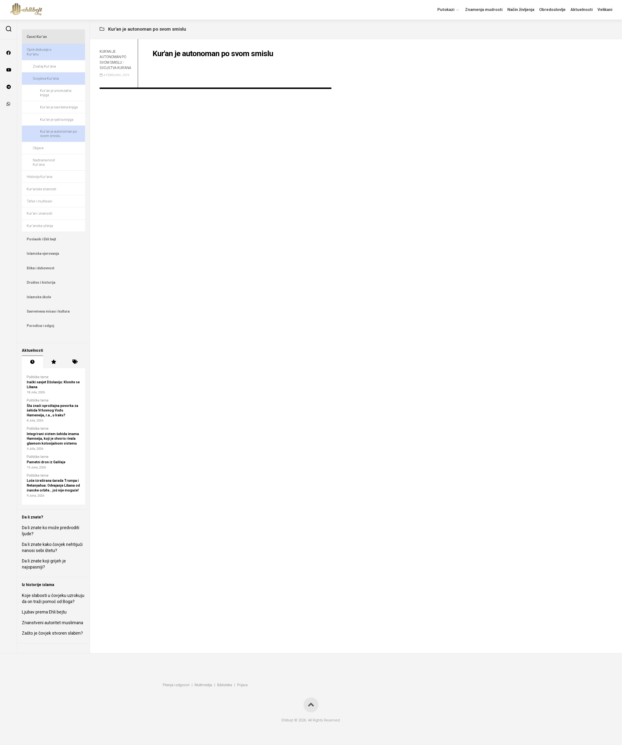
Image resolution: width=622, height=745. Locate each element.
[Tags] (74, 362)
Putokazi (445, 9)
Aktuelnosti (581, 9)
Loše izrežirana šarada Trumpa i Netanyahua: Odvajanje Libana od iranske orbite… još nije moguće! (53, 485)
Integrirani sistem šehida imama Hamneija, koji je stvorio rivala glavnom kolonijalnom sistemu (53, 438)
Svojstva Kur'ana (115, 68)
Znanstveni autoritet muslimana (52, 622)
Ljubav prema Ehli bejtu (44, 611)
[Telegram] (8, 86)
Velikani (604, 9)
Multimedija (203, 685)
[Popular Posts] (53, 362)
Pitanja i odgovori (176, 685)
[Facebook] (8, 52)
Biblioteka (224, 685)
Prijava (242, 685)
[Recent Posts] (32, 362)
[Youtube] (8, 69)
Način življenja (520, 9)
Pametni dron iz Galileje (46, 462)
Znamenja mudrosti (483, 9)
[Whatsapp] (8, 103)
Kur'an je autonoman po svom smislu (113, 57)
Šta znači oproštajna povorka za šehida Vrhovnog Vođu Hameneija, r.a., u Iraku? (52, 410)
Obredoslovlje (552, 9)
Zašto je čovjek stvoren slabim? (52, 633)
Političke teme (38, 377)
